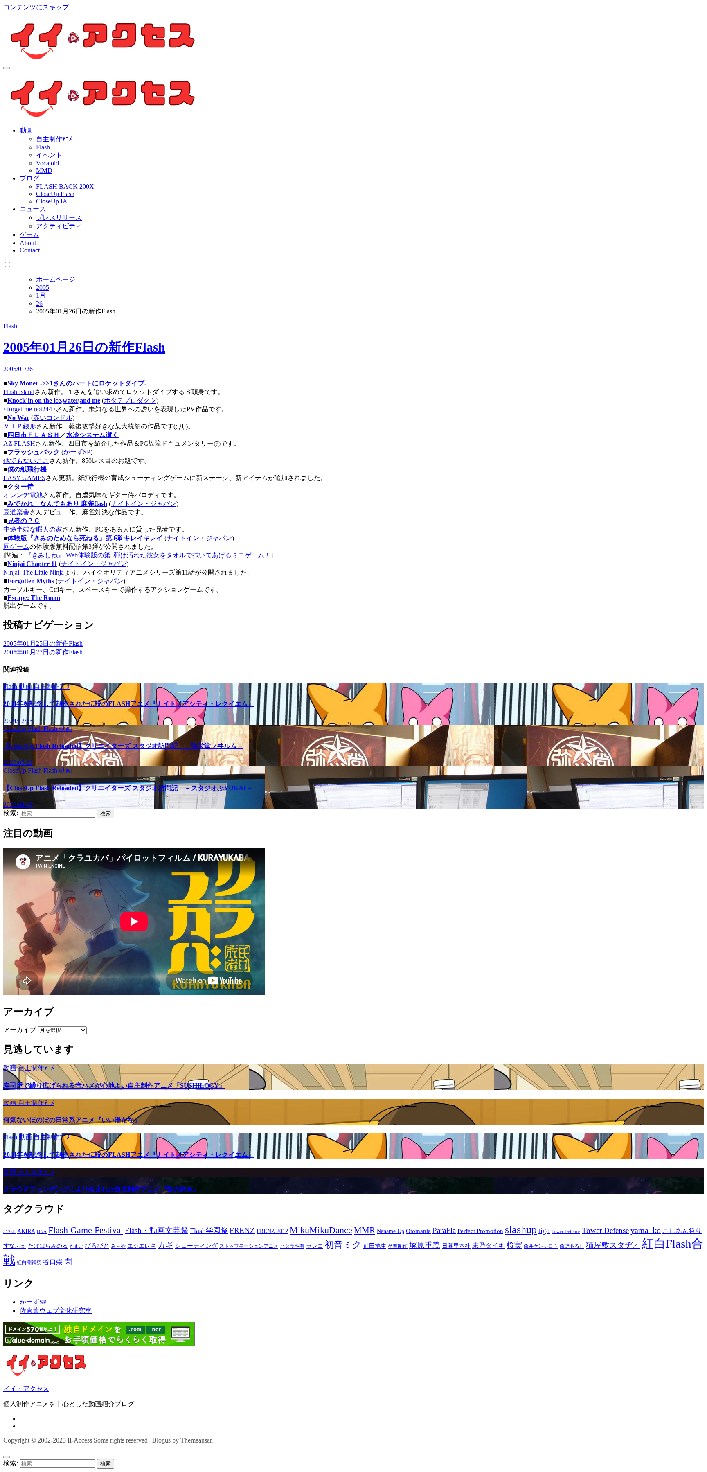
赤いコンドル (52, 417)
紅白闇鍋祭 (29, 1262)
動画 (26, 130)
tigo (544, 1231)
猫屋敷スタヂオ (613, 1245)
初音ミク (343, 1245)
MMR (364, 1230)
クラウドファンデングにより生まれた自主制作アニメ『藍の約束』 (101, 1189)
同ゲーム (16, 546)
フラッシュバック (33, 452)
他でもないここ (26, 460)
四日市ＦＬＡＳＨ (33, 434)
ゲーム (29, 234)
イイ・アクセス (26, 1388)
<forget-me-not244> (29, 409)
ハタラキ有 (292, 1246)
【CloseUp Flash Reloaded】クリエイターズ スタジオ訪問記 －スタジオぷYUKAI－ (127, 787)
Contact (30, 250)
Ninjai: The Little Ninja (33, 572)
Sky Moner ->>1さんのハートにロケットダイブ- (76, 383)
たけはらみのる (48, 1246)
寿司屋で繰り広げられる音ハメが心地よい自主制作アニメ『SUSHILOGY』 (114, 1085)
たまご (76, 1246)
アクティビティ (59, 226)
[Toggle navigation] (6, 68)
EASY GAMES (24, 477)
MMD (44, 170)
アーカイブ (19, 1029)
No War (18, 417)
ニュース (33, 208)
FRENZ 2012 (272, 1231)
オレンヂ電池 (23, 494)
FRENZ (242, 1230)
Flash (43, 147)
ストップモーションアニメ (248, 1246)
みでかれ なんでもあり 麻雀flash (57, 503)
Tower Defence (566, 1231)
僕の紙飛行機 (27, 469)
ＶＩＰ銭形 (19, 426)
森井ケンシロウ (541, 1246)
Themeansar (196, 1440)
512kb (9, 1231)
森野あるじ (572, 1246)
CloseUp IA (52, 201)
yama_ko (645, 1230)
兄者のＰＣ (23, 520)
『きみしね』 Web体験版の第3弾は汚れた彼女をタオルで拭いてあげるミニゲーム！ (148, 555)
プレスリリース (59, 217)
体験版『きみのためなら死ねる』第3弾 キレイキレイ (85, 537)
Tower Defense (605, 1230)
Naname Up (390, 1231)
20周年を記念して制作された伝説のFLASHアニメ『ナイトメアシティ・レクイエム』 (128, 703)
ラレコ (314, 1246)
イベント (49, 154)
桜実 (514, 1245)
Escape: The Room (33, 597)
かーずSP (76, 452)
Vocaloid (47, 163)
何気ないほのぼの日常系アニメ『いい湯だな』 (72, 1119)
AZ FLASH (19, 443)
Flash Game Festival (85, 1230)
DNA (42, 1231)
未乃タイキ (488, 1245)
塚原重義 (424, 1245)
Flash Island (18, 391)
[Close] (6, 1457)
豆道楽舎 (16, 512)
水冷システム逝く (92, 434)
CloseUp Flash (55, 193)
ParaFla (444, 1230)
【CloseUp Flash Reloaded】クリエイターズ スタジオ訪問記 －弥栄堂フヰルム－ (123, 745)
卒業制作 (398, 1246)
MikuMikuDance (321, 1230)
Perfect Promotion (480, 1231)
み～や (118, 1246)
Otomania (418, 1231)
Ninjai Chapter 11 (32, 563)
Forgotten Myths (30, 580)
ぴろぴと (97, 1245)
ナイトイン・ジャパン (143, 503)
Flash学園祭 (209, 1230)
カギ (165, 1245)
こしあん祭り (682, 1230)
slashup (521, 1229)
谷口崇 (53, 1261)
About (28, 242)
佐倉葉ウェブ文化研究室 (56, 1310)
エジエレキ (141, 1246)
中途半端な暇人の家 (32, 529)
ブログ (29, 178)
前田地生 (374, 1246)
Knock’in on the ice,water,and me (53, 400)
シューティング (196, 1245)
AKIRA (26, 1231)
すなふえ (14, 1246)
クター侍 (20, 486)
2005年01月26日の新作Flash (84, 347)
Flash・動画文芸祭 (156, 1230)
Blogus (161, 1440)
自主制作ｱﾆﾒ (54, 138)
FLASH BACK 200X (65, 186)
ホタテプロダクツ (130, 400)
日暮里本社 (456, 1246)
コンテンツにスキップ (36, 7)
